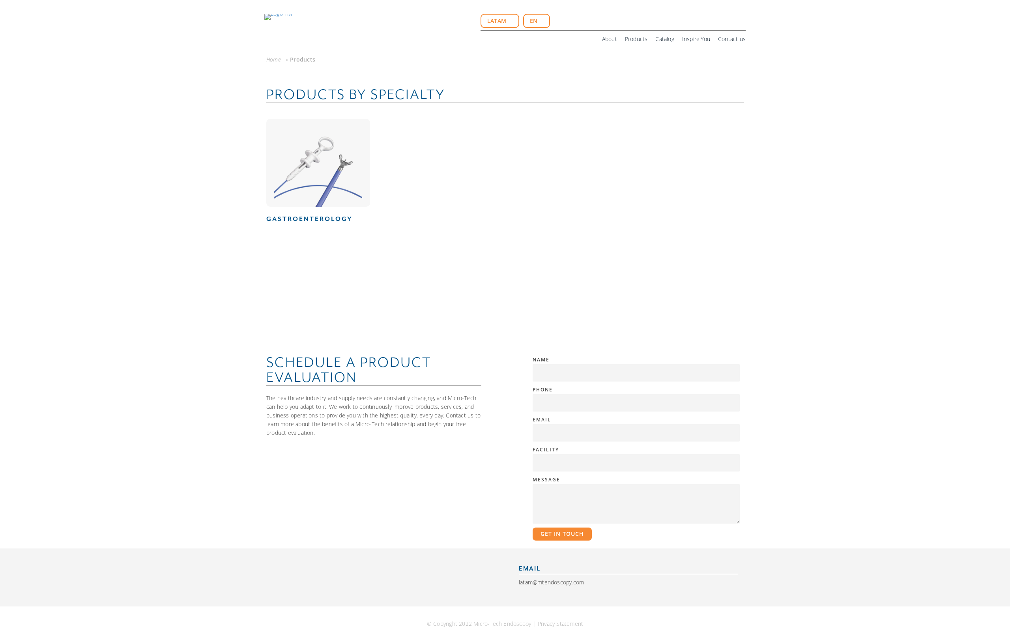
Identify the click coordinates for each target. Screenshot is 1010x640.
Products (636, 39)
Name (541, 359)
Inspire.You (696, 39)
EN (534, 20)
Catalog (664, 39)
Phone (543, 389)
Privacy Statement (560, 623)
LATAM (497, 20)
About (609, 39)
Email (542, 419)
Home (273, 59)
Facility (546, 449)
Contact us (732, 39)
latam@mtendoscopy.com (551, 582)
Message (546, 479)
